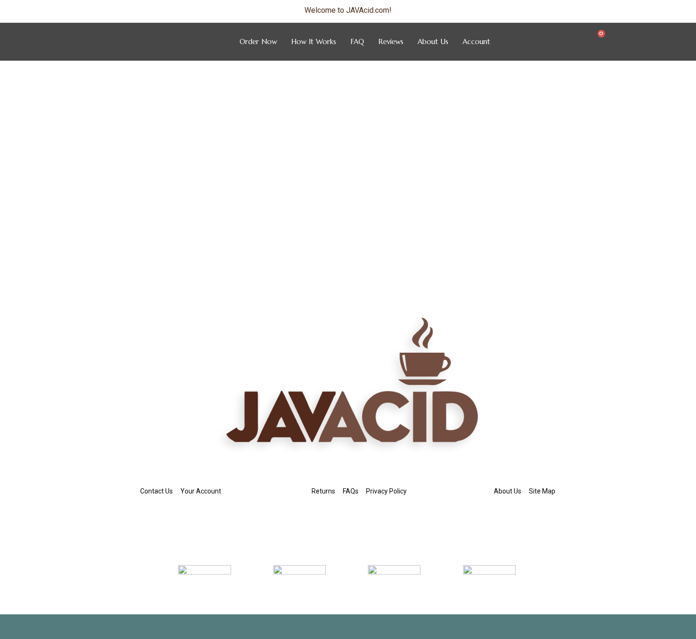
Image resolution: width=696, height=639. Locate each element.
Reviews (390, 41)
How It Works (313, 41)
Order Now (258, 41)
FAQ (357, 41)
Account (476, 41)
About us (433, 41)
